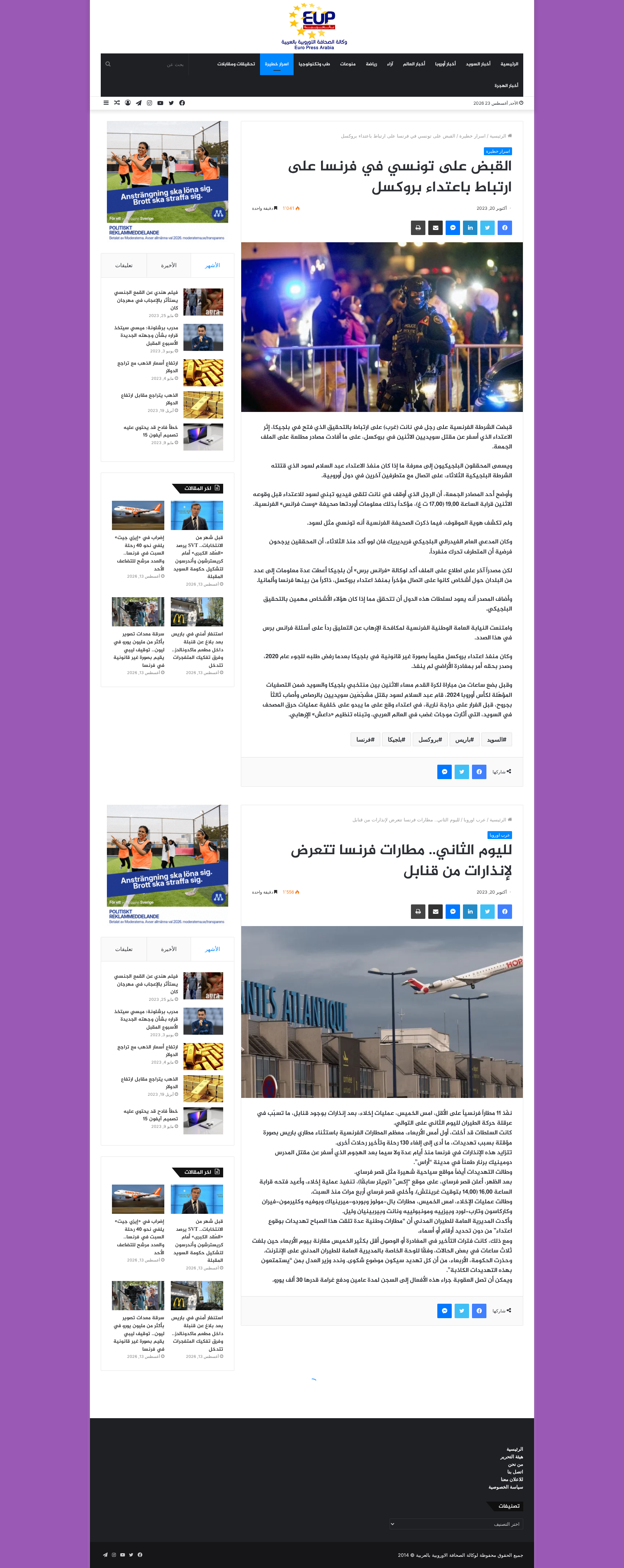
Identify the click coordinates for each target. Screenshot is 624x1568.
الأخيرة (169, 265)
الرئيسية (509, 64)
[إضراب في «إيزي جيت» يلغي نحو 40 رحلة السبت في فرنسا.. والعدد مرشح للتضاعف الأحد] (138, 515)
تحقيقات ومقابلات (236, 64)
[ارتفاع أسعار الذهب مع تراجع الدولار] (203, 372)
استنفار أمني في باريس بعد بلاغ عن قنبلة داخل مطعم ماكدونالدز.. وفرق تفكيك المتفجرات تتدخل (197, 649)
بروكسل (428, 739)
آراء (390, 64)
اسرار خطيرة (277, 64)
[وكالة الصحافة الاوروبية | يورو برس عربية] (312, 26)
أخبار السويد (478, 64)
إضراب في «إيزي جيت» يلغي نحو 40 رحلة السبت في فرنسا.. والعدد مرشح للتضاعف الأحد (139, 553)
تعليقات (124, 265)
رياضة (371, 64)
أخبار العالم (414, 64)
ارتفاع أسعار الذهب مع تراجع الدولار (147, 367)
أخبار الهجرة (506, 86)
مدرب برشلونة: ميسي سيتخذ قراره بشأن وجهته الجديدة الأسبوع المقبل (146, 336)
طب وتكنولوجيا (314, 64)
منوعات (348, 64)
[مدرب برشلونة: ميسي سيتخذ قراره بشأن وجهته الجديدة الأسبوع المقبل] (203, 337)
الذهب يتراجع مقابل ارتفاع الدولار (149, 399)
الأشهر (212, 265)
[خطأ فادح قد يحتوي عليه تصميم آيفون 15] (203, 437)
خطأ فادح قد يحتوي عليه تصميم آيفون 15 (151, 432)
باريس (462, 739)
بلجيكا (395, 739)
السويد (495, 739)
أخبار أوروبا (445, 64)
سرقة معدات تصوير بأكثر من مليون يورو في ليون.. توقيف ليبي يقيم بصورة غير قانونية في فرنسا (138, 649)
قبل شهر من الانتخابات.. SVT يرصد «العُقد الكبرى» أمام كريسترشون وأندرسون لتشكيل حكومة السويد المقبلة (198, 557)
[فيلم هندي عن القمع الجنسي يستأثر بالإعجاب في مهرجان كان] (203, 302)
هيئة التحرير (511, 1456)
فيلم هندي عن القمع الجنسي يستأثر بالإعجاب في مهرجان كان (146, 300)
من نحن (515, 1464)
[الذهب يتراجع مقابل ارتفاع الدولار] (203, 404)
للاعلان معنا (512, 1479)
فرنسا (363, 739)
